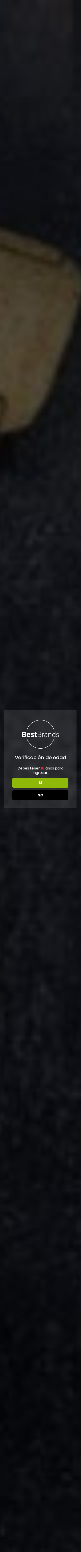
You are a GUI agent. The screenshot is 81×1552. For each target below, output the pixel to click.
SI (40, 782)
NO (40, 795)
